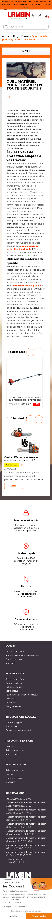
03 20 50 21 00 (23, 799)
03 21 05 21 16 (27, 834)
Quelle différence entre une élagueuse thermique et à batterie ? (21, 459)
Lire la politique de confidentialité (16, 907)
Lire (13, 485)
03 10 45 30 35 (24, 855)
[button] (30, 352)
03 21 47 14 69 (24, 827)
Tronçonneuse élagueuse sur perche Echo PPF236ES (24, 398)
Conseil (23, 465)
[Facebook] (25, 96)
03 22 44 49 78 (23, 813)
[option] (24, 383)
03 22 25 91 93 (24, 806)
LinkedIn (25, 101)
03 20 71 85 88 (23, 848)
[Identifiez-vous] (39, 15)
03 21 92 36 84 (24, 841)
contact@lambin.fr (14, 862)
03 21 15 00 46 (24, 820)
